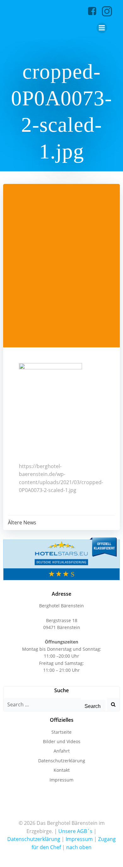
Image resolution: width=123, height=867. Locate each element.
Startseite (61, 732)
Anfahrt (62, 751)
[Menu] (102, 28)
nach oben (78, 847)
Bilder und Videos (61, 741)
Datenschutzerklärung (61, 761)
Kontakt (62, 770)
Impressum (61, 780)
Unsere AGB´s (75, 831)
